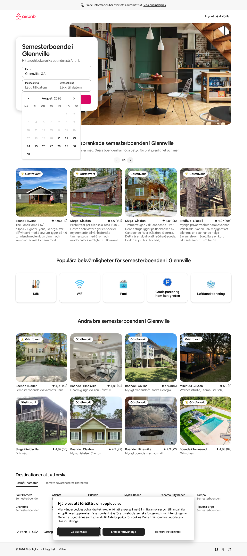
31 (28, 154)
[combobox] (56, 73)
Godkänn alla (79, 532)
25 (36, 146)
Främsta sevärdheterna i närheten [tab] (66, 483)
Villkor (63, 549)
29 (66, 146)
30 (74, 146)
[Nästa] (130, 160)
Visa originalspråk (155, 5)
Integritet (49, 549)
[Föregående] (117, 160)
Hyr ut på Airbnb (217, 16)
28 (59, 146)
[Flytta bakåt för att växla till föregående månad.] (29, 98)
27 (51, 146)
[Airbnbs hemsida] (26, 16)
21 (59, 138)
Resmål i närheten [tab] (27, 483)
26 (43, 146)
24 (28, 146)
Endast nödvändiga (123, 532)
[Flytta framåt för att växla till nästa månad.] (74, 98)
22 (66, 138)
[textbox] (39, 87)
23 (74, 138)
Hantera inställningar (168, 532)
